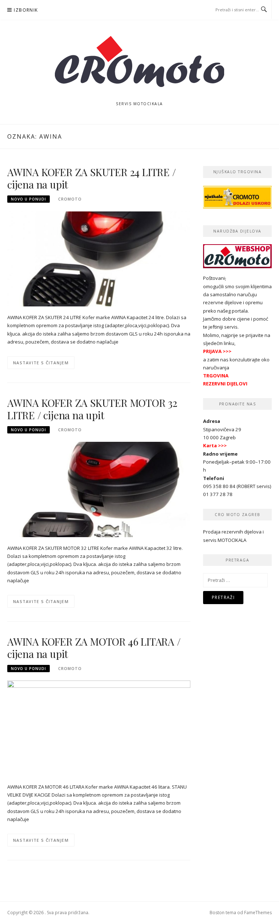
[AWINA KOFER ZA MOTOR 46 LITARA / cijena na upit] (98, 728)
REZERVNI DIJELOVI (225, 383)
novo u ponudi (28, 199)
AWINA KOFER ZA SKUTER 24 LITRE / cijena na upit (91, 178)
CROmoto (70, 199)
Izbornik (26, 10)
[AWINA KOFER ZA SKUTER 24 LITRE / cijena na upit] (98, 258)
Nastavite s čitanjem (41, 362)
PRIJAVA (212, 351)
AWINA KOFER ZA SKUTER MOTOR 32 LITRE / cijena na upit (92, 409)
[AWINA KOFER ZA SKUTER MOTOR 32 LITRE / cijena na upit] (98, 489)
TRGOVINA (216, 375)
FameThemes (258, 912)
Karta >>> (215, 445)
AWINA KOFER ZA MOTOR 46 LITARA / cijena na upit (94, 648)
